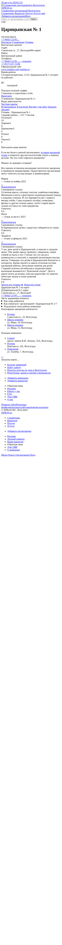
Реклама (11, 388)
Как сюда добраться (14, 301)
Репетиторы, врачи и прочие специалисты (29, 373)
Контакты (6, 42)
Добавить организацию (13, 16)
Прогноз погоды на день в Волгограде (27, 370)
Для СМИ (12, 396)
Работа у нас (13, 391)
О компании (18, 42)
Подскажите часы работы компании (22, 306)
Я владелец (22, 107)
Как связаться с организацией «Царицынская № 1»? (30, 303)
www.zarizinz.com (10, 69)
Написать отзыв (32, 284)
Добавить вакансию (17, 380)
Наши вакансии (15, 441)
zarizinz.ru (25, 69)
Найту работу (14, 367)
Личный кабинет (16, 439)
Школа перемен (15, 319)
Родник (11, 314)
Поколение (13, 349)
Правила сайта (8, 404)
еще (43, 13)
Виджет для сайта (38, 107)
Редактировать (8, 107)
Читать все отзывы (12, 284)
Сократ (11, 338)
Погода (29, 13)
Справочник (7, 13)
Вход (27, 16)
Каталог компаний (16, 364)
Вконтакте (6, 96)
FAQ (9, 394)
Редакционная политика (35, 407)
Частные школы (9, 104)
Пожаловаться (8, 187)
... (2, 184)
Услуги (37, 13)
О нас (10, 399)
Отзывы (29, 42)
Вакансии (20, 13)
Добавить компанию (17, 378)
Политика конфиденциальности (13, 406)
